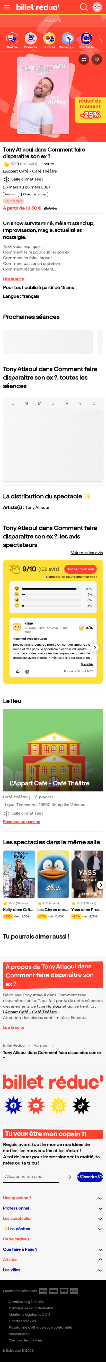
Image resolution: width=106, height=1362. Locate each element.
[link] (12, 41)
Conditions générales (27, 1302)
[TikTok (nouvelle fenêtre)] (81, 1105)
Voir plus (87, 664)
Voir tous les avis (87, 553)
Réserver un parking (21, 821)
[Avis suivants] (95, 648)
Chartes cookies (22, 1321)
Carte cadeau (16, 1239)
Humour (53, 1006)
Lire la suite (13, 279)
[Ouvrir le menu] (8, 7)
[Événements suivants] (101, 885)
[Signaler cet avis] (27, 671)
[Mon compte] (97, 7)
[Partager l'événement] (83, 59)
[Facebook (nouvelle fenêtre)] (13, 1105)
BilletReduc (14, 1046)
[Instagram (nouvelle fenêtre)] (58, 1105)
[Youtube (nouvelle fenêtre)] (36, 1105)
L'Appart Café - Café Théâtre (30, 171)
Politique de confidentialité (31, 1308)
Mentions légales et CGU (29, 1314)
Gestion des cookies (26, 1340)
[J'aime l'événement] (96, 59)
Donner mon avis (80, 569)
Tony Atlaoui (37, 507)
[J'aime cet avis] (18, 671)
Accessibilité (19, 1334)
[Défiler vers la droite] (101, 41)
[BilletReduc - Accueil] (37, 7)
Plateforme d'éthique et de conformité (40, 1327)
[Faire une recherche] (84, 7)
